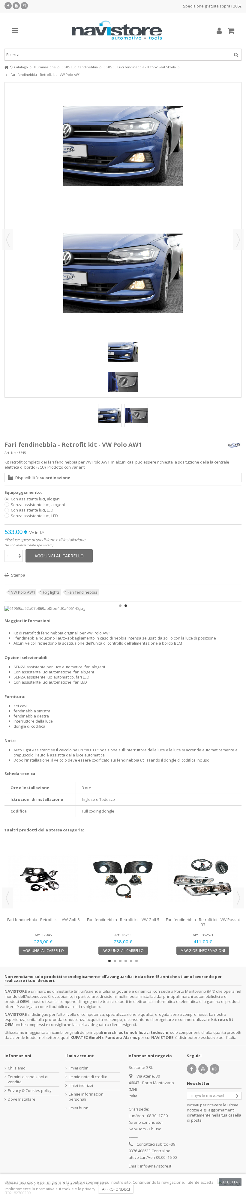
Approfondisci (116, 1189)
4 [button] (125, 961)
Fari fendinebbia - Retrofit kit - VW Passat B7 (203, 922)
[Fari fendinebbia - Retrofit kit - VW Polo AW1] (109, 415)
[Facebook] (8, 5)
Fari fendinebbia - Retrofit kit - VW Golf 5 (123, 919)
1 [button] (120, 605)
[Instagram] (24, 5)
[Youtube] (16, 5)
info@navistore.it (155, 1166)
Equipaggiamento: (23, 492)
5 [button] (131, 961)
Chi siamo (17, 1068)
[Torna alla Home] (6, 67)
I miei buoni (79, 1108)
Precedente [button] (7, 239)
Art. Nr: (10, 452)
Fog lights (51, 592)
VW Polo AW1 (23, 592)
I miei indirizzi (81, 1085)
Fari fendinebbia (83, 592)
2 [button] (125, 605)
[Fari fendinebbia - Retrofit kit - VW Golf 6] (43, 878)
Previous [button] (7, 897)
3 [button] (120, 961)
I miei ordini (79, 1068)
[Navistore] (117, 31)
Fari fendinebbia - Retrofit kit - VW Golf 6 (43, 919)
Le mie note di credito (88, 1076)
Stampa (17, 575)
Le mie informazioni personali (86, 1097)
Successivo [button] (238, 239)
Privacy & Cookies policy (30, 1090)
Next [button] (238, 897)
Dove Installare (21, 1099)
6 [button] (136, 961)
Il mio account (79, 1055)
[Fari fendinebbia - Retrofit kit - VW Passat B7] (203, 878)
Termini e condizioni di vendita (28, 1079)
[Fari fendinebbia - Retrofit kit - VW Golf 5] (123, 878)
